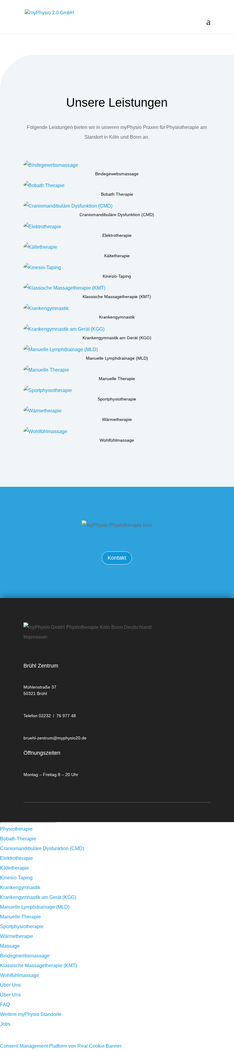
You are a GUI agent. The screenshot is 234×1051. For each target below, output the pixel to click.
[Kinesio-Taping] (117, 268)
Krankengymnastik (117, 317)
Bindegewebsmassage (117, 173)
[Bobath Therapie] (117, 186)
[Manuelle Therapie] (117, 370)
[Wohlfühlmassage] (117, 431)
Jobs (5, 1024)
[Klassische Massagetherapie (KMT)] (117, 288)
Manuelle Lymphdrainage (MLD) (117, 358)
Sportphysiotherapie (117, 399)
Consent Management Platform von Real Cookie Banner (61, 1046)
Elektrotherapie (117, 235)
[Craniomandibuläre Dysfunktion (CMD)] (117, 206)
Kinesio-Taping (117, 276)
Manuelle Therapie (117, 378)
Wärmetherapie (117, 419)
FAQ (5, 1004)
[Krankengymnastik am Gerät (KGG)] (117, 329)
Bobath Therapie (117, 194)
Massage (10, 946)
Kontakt (117, 558)
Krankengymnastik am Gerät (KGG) (117, 337)
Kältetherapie (117, 255)
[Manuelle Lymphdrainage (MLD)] (117, 349)
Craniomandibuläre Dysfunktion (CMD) (117, 214)
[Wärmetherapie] (117, 411)
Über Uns (10, 985)
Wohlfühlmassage (117, 440)
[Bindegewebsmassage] (117, 165)
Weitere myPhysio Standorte (31, 1014)
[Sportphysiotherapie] (117, 390)
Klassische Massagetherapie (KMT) (117, 296)
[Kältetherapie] (117, 247)
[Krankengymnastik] (117, 308)
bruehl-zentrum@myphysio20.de (55, 738)
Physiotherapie (16, 829)
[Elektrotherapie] (117, 227)
